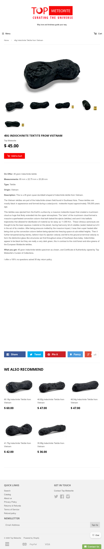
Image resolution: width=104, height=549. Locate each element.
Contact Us (93, 546)
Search (7, 490)
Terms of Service (11, 509)
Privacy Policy (10, 501)
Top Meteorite (15, 538)
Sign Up (95, 525)
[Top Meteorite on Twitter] (56, 497)
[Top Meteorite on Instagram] (68, 497)
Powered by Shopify (31, 538)
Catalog (7, 494)
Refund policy (10, 513)
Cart (100, 33)
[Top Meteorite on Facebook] (62, 497)
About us (8, 498)
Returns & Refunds (12, 505)
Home (6, 40)
